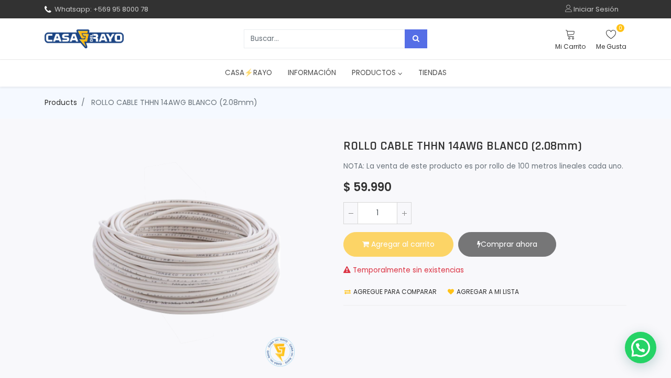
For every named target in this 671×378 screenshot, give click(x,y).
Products (61, 102)
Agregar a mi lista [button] (487, 291)
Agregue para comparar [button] (394, 291)
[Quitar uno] (351, 213)
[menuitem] (248, 73)
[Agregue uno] (404, 213)
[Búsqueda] (416, 38)
